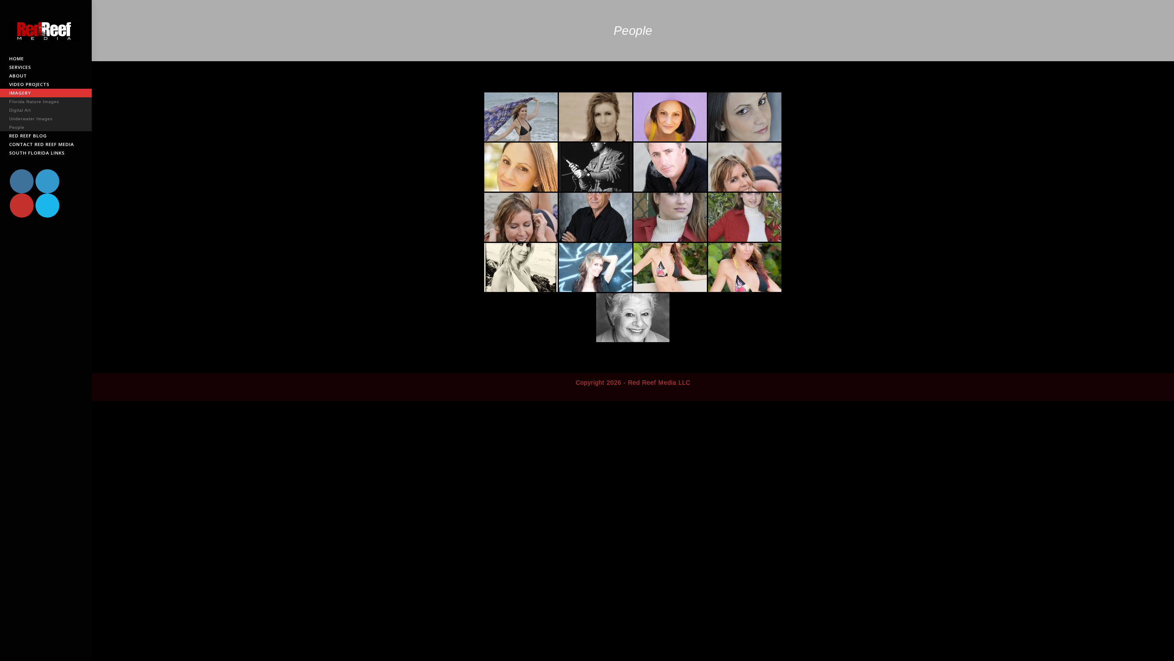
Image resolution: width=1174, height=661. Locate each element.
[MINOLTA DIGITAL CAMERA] (521, 267)
